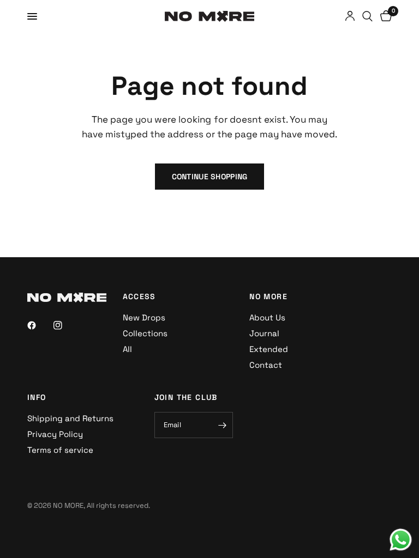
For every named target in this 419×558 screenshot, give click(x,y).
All (127, 349)
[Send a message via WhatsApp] (401, 540)
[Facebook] (39, 325)
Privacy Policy (55, 434)
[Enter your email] (222, 425)
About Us (267, 317)
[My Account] (350, 16)
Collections (145, 333)
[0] (384, 16)
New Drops (144, 317)
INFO (36, 397)
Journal (264, 333)
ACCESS (139, 296)
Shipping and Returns (70, 418)
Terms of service (60, 450)
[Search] (367, 16)
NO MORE (268, 296)
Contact (265, 365)
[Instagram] (65, 325)
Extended (268, 349)
